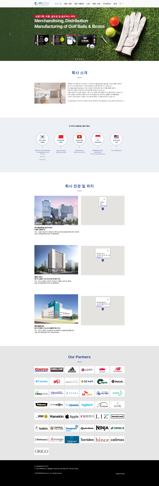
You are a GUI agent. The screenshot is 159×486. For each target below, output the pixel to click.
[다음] (149, 34)
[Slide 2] (79, 59)
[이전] (10, 34)
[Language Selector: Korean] (121, 4)
